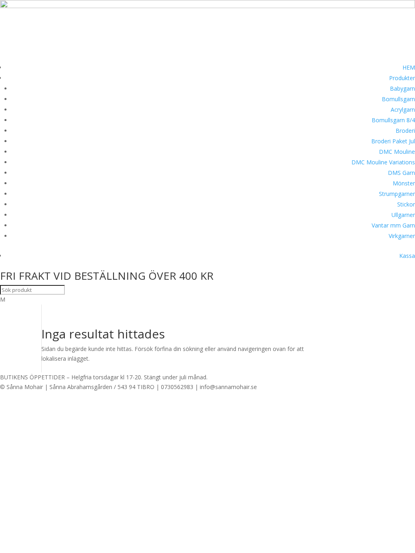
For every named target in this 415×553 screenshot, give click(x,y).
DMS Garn (401, 173)
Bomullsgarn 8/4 (393, 120)
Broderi (405, 130)
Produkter (402, 78)
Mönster (404, 183)
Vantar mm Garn (393, 225)
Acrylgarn (403, 109)
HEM (408, 67)
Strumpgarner (397, 194)
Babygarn (402, 88)
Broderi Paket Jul (393, 141)
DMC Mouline (397, 151)
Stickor (406, 204)
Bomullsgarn (398, 99)
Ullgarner (403, 215)
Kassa (407, 255)
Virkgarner (402, 236)
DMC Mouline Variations (383, 162)
